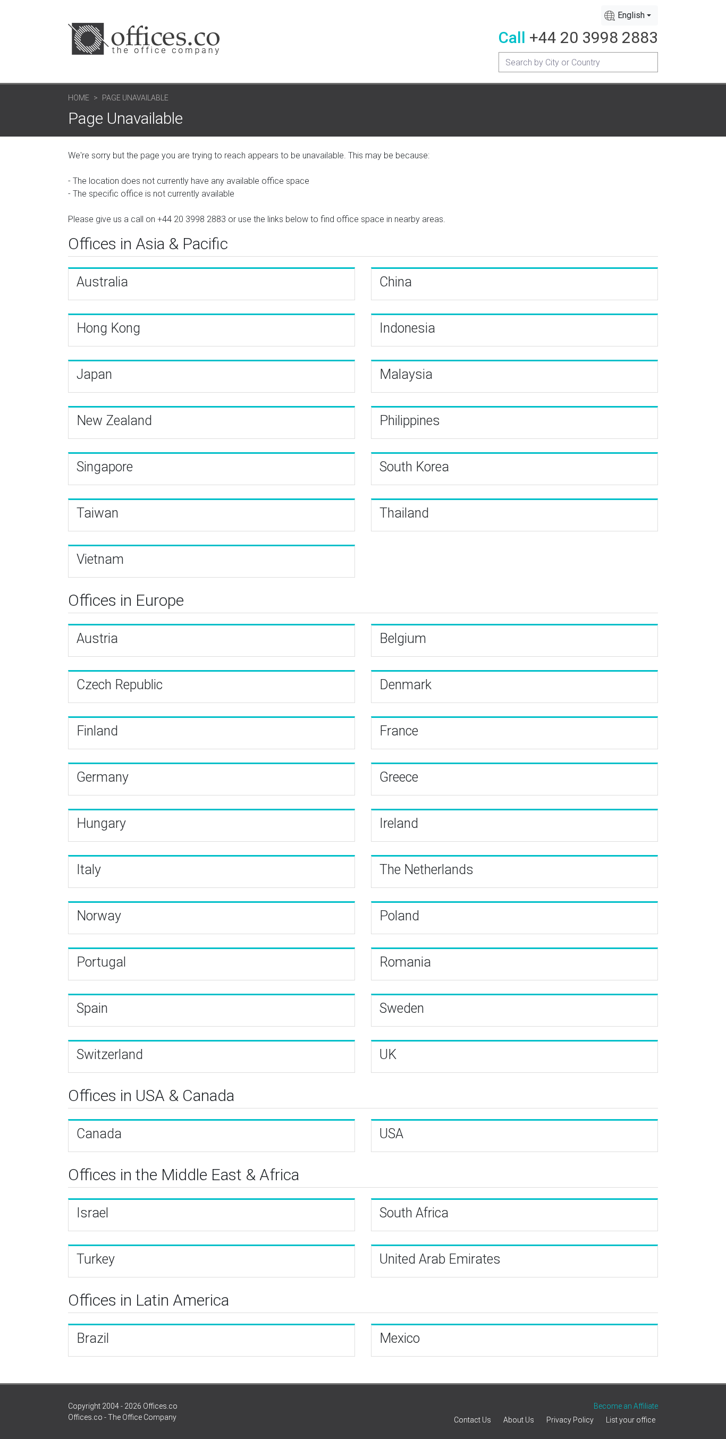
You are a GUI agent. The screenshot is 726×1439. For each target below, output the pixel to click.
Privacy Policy (570, 1420)
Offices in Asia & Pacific (148, 243)
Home (78, 98)
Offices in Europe (126, 600)
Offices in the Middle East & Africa (183, 1174)
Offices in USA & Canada (151, 1095)
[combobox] (629, 15)
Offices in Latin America (148, 1300)
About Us (518, 1420)
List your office (630, 1420)
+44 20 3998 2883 (593, 37)
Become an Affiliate (626, 1406)
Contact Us (472, 1420)
